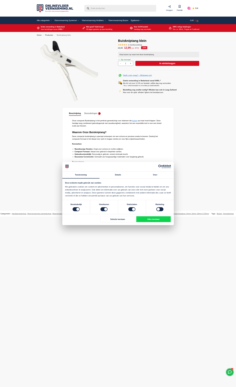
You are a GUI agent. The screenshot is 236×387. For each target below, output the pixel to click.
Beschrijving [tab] (75, 113)
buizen (134, 121)
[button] (194, 20)
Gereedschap (228, 214)
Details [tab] (118, 175)
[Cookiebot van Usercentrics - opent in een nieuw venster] (160, 166)
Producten (49, 35)
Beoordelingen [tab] (91, 113)
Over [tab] (155, 175)
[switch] (104, 209)
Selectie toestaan (117, 219)
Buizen (219, 214)
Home (39, 35)
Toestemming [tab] (81, 175)
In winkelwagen (167, 63)
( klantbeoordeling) (135, 45)
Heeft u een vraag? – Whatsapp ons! (137, 75)
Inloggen (169, 10)
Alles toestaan (153, 219)
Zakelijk (180, 10)
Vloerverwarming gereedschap (39, 214)
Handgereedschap (19, 214)
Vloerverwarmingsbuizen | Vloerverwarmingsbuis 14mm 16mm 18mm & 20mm (178, 214)
